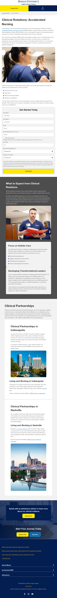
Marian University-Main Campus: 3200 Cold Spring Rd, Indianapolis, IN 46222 (21, 551)
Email (4, 125)
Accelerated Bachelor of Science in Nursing (13, 30)
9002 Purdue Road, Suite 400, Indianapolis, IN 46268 (15, 547)
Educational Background (9, 148)
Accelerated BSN (5, 13)
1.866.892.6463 (6, 558)
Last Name (6, 119)
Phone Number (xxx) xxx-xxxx (10, 131)
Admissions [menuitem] (6, 575)
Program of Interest (8, 154)
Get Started (28, 171)
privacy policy (44, 164)
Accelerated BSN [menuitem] (7, 570)
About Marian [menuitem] (6, 565)
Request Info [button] (28, 516)
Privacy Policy (28, 586)
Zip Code (5, 142)
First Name (6, 112)
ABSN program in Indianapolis (37, 393)
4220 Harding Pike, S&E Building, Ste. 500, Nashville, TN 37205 (18, 554)
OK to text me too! (9, 138)
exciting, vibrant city (23, 429)
